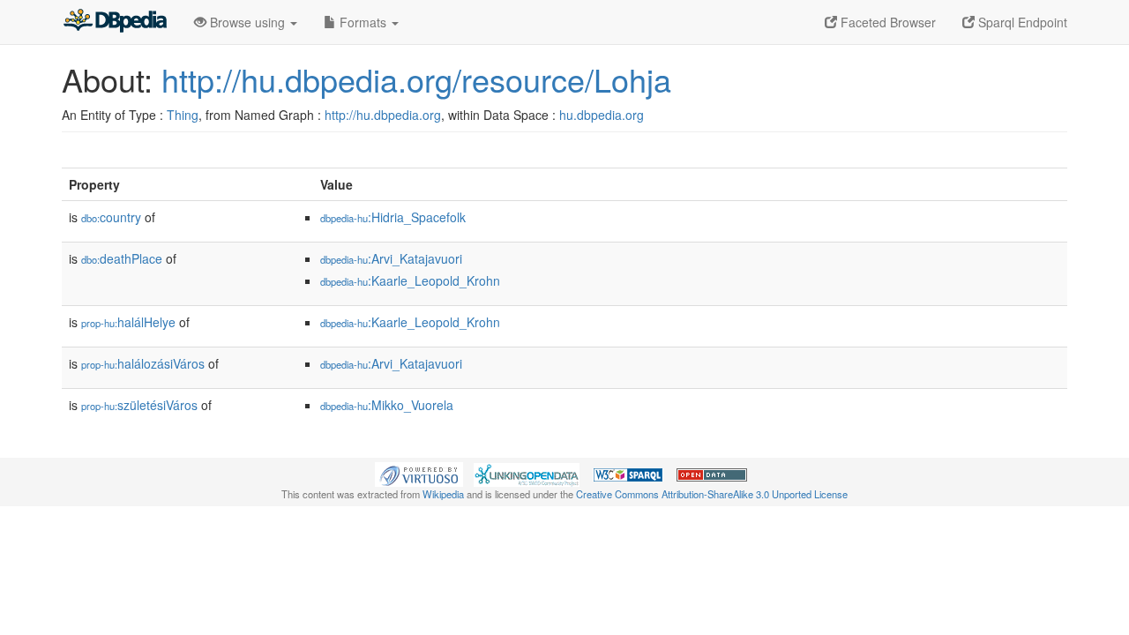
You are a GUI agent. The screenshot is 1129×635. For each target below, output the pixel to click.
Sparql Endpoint (1021, 22)
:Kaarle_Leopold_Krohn (410, 280)
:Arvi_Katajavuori (391, 258)
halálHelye (128, 322)
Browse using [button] (247, 22)
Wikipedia (443, 494)
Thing (182, 114)
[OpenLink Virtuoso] (419, 473)
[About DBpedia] (115, 22)
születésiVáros (139, 405)
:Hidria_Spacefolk (393, 217)
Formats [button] (363, 22)
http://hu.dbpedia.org (383, 114)
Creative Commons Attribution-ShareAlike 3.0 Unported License (712, 494)
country (111, 217)
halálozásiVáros (143, 363)
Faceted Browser (886, 22)
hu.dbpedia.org (601, 114)
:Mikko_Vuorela (386, 405)
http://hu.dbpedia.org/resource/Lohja (416, 78)
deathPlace (121, 258)
